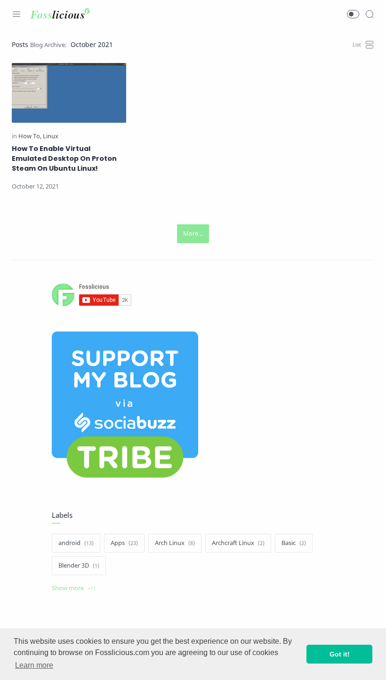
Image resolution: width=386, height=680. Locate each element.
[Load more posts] (193, 233)
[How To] (29, 136)
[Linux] (50, 136)
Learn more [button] (34, 665)
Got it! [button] (340, 654)
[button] (353, 14)
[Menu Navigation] (16, 14)
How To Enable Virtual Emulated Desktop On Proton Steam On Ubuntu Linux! (64, 158)
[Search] (369, 14)
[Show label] (74, 588)
